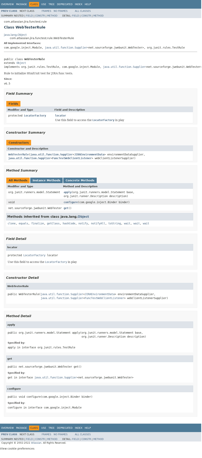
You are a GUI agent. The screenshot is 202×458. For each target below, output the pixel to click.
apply (68, 192)
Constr (40, 15)
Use (43, 4)
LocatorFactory (35, 115)
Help (88, 4)
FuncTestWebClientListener (72, 158)
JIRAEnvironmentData (89, 154)
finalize (37, 223)
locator (60, 115)
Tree (52, 4)
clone (12, 223)
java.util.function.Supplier (66, 47)
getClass (53, 223)
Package (21, 4)
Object (21, 62)
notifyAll (98, 223)
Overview (7, 4)
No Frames (61, 11)
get (66, 208)
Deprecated (65, 4)
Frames (46, 11)
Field (29, 15)
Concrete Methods (80, 180)
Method (52, 15)
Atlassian (36, 442)
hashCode (69, 223)
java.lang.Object (15, 34)
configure (71, 202)
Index (78, 4)
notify (83, 223)
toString (114, 223)
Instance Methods (46, 180)
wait (127, 223)
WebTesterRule (18, 154)
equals (23, 223)
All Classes (83, 11)
